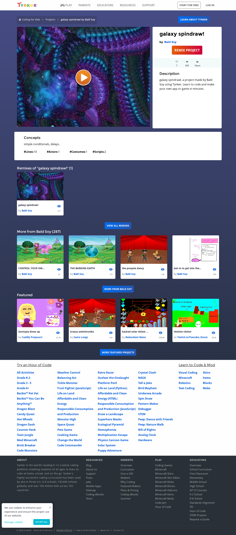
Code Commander (69, 445)
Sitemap (91, 490)
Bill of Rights (147, 430)
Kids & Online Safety (86, 530)
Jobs (88, 482)
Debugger (144, 409)
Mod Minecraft (27, 440)
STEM (141, 414)
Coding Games (163, 465)
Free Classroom (199, 473)
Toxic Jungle (25, 435)
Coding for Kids (31, 19)
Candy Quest (26, 414)
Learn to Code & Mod (197, 365)
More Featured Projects (118, 352)
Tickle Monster (67, 383)
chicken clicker (182, 331)
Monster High (66, 419)
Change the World (69, 440)
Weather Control (68, 372)
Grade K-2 (23, 378)
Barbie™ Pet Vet (27, 393)
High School (197, 486)
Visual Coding (188, 372)
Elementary (196, 477)
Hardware (145, 440)
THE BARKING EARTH (82, 268)
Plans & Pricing (129, 490)
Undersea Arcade (150, 393)
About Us (91, 469)
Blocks (207, 383)
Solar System (107, 445)
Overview (126, 465)
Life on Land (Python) (112, 388)
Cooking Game (67, 435)
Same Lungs (81, 337)
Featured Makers (131, 486)
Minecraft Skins (164, 473)
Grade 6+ (23, 388)
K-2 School (196, 494)
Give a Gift (127, 473)
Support (91, 473)
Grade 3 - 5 (24, 383)
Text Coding (187, 388)
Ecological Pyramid (111, 424)
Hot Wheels (24, 419)
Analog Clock (147, 435)
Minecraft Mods (164, 498)
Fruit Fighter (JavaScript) (74, 388)
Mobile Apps (93, 486)
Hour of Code (163, 507)
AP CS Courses (198, 490)
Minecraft (185, 378)
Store (89, 498)
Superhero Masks (110, 419)
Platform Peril (107, 383)
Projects (50, 19)
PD (191, 507)
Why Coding (128, 482)
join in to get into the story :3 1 (187, 268)
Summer (126, 498)
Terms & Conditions (43, 530)
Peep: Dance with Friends (155, 419)
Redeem (125, 477)
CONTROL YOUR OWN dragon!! (32, 268)
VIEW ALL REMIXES (118, 225)
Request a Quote (199, 519)
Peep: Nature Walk (151, 424)
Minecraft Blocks (165, 486)
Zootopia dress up (29, 331)
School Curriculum (201, 469)
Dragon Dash (26, 424)
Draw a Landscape (110, 414)
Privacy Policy (64, 530)
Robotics (185, 383)
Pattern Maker (148, 404)
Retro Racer (106, 372)
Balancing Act (66, 378)
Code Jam (160, 502)
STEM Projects (198, 515)
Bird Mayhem (147, 388)
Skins (206, 372)
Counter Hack (26, 430)
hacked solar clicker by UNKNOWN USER (136, 331)
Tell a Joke (145, 383)
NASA (142, 378)
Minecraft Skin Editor (167, 477)
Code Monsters (27, 450)
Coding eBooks (95, 494)
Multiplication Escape (113, 435)
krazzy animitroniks (82, 331)
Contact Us (118, 530)
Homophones (107, 430)
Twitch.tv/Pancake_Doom (192, 337)
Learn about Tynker (193, 19)
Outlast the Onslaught (113, 378)
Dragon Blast (26, 409)
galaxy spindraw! (28, 205)
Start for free (189, 5)
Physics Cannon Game (113, 440)
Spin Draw (145, 398)
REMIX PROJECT (187, 50)
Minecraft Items (164, 494)
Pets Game (64, 430)
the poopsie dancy (133, 268)
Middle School (198, 482)
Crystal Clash (147, 372)
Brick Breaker (26, 445)
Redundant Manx (135, 337)
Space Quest (65, 424)
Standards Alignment (202, 502)
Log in (210, 5)
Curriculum (127, 469)
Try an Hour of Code (34, 365)
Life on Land (65, 393)
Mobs (206, 388)
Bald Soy (170, 42)
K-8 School (196, 498)
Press (89, 477)
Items (207, 378)
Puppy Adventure (110, 450)
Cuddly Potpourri (32, 337)
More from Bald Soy (118, 289)
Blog (88, 465)
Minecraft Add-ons (166, 490)
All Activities (25, 372)
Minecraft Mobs (164, 482)
